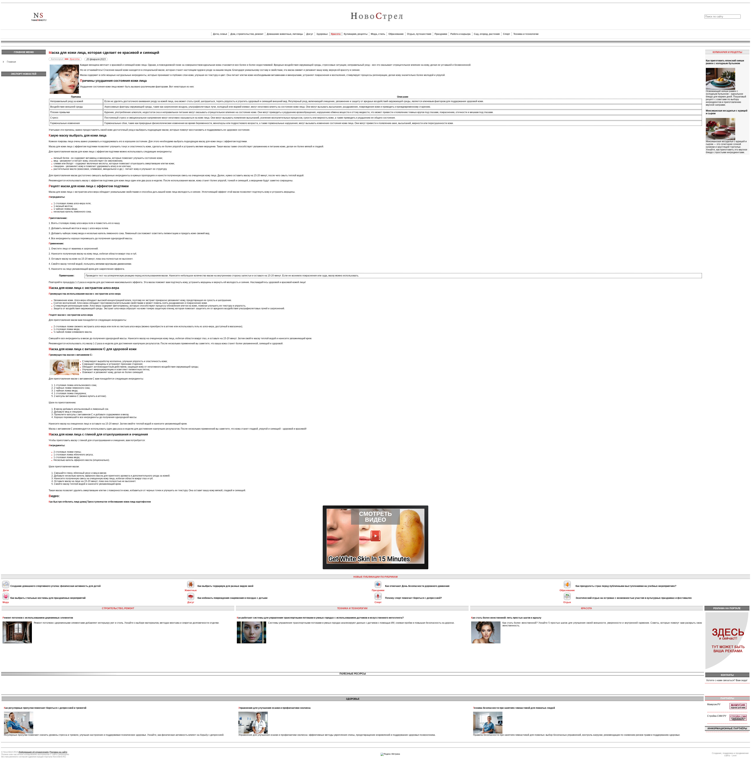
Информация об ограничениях (34, 752)
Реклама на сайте (58, 752)
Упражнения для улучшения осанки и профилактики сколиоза (274, 708)
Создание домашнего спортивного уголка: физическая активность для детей (55, 586)
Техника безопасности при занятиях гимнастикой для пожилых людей (514, 708)
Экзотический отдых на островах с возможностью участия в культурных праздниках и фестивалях (634, 598)
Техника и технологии (525, 34)
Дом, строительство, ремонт (246, 34)
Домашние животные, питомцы (285, 34)
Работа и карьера (460, 34)
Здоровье (322, 34)
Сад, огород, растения (487, 34)
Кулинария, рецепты (355, 34)
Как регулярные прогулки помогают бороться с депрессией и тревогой (45, 708)
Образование (396, 34)
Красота (335, 34)
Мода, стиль (378, 34)
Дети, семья (220, 34)
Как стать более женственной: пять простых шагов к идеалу (506, 617)
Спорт (506, 34)
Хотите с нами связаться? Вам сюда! (726, 680)
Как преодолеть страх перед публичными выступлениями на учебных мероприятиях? (626, 586)
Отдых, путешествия (419, 34)
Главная (11, 61)
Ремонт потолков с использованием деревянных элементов (38, 617)
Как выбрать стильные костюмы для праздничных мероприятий (47, 598)
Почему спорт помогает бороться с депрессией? (413, 598)
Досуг (309, 34)
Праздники (441, 34)
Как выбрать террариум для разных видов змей (225, 586)
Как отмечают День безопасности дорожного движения (417, 586)
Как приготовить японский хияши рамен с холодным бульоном (725, 62)
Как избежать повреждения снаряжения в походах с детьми (232, 598)
